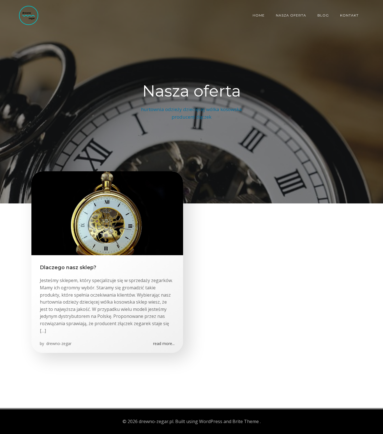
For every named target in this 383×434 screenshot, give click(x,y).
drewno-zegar (58, 343)
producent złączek (191, 117)
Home (259, 15)
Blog (323, 15)
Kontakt (349, 15)
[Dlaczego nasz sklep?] (107, 213)
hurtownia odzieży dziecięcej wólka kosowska (191, 109)
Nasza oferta (291, 15)
